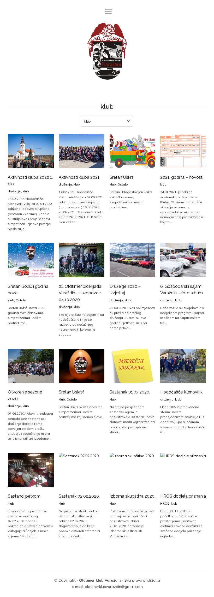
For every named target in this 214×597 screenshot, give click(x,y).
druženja (14, 191)
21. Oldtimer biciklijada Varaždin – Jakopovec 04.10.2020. (80, 293)
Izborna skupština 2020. (132, 496)
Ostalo (122, 184)
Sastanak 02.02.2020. (79, 496)
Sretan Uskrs (122, 177)
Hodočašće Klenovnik (181, 392)
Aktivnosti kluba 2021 (79, 177)
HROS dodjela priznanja (183, 496)
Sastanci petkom (24, 496)
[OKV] (107, 51)
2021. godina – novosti (181, 177)
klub (26, 191)
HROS (164, 503)
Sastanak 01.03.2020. (130, 392)
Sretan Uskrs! (71, 392)
